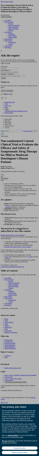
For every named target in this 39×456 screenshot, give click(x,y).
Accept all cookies (20, 448)
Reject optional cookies (19, 452)
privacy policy (13, 435)
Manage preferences (8, 441)
